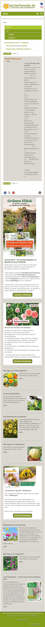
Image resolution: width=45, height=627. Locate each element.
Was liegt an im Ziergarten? (13, 554)
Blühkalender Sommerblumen (14, 525)
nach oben (36, 624)
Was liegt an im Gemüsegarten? (15, 370)
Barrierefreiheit (22, 620)
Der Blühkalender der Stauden (14, 416)
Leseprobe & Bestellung (22, 295)
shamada (24, 46)
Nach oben (7, 183)
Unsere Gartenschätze (11, 393)
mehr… (21, 378)
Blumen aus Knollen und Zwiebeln (17, 327)
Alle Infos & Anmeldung (22, 361)
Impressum (11, 615)
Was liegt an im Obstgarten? (14, 444)
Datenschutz (21, 615)
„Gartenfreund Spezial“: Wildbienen (17, 490)
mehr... (5, 607)
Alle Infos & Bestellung (22, 515)
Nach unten (7, 53)
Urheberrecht (33, 615)
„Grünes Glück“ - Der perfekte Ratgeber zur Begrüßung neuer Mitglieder (20, 261)
